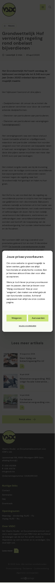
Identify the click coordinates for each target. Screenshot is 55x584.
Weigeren (17, 318)
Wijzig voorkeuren (27, 326)
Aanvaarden (38, 318)
